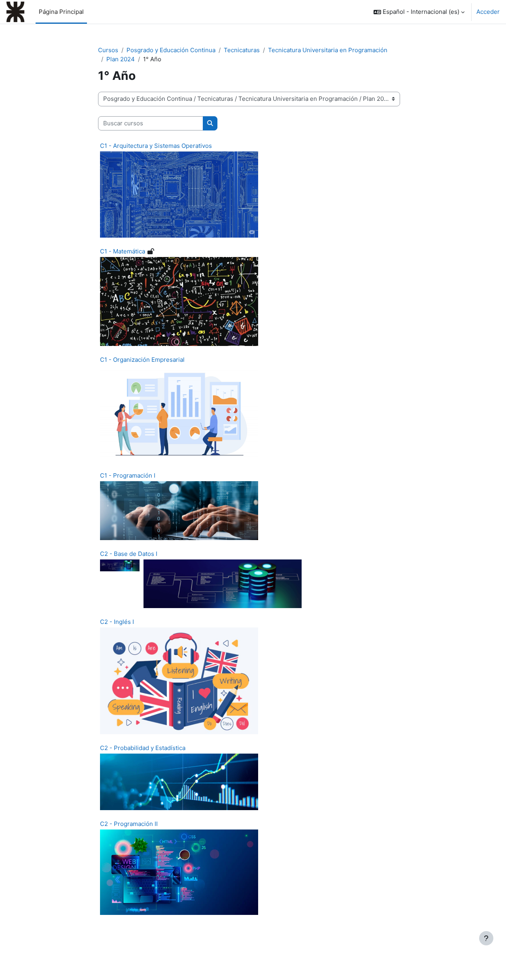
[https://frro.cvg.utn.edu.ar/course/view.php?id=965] (179, 680)
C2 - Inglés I (117, 621)
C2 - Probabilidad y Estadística (142, 748)
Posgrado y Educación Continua (170, 50)
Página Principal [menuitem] (61, 11)
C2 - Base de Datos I (128, 553)
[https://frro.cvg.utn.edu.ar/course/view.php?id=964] (179, 301)
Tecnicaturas (242, 50)
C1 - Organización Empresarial (142, 359)
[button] (419, 12)
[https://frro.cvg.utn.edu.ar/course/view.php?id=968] (222, 583)
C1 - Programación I (127, 475)
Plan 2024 (120, 59)
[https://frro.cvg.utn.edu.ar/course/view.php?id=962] (179, 510)
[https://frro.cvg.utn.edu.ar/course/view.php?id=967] (179, 781)
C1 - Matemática (122, 251)
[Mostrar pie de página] (486, 938)
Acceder (488, 11)
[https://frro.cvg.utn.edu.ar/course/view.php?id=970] (179, 413)
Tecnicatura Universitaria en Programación (327, 50)
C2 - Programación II (129, 824)
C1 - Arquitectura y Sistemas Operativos (156, 145)
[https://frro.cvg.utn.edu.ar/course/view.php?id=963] (179, 194)
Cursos (108, 50)
